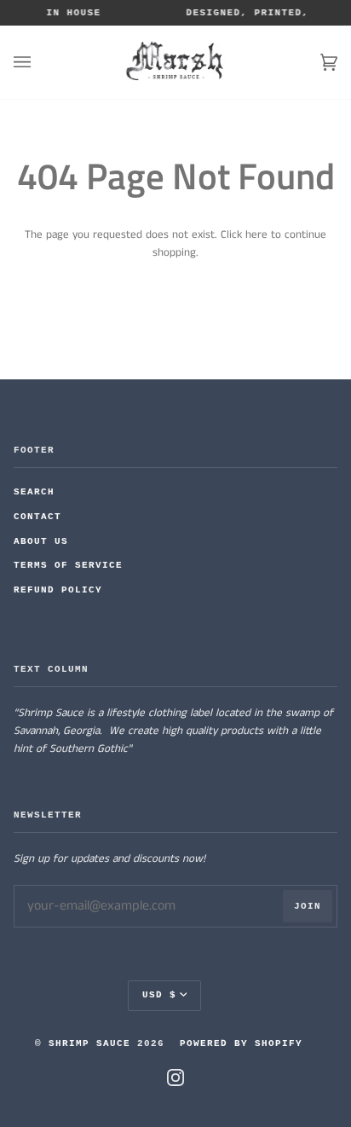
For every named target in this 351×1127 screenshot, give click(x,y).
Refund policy (58, 590)
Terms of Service (68, 565)
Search (34, 492)
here (256, 235)
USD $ (159, 995)
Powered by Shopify (241, 1043)
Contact (37, 516)
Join (307, 906)
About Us (41, 541)
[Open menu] (39, 62)
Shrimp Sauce (89, 1043)
